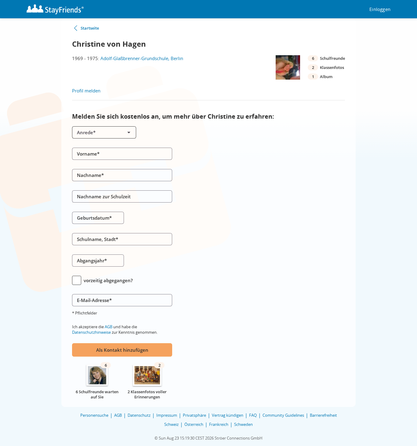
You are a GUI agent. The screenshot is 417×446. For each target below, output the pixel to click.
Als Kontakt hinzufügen (122, 350)
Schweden (243, 424)
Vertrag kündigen (227, 415)
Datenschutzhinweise (91, 332)
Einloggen (379, 9)
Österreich (193, 424)
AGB (108, 326)
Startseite (90, 28)
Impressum (166, 415)
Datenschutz (139, 415)
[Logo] (55, 9)
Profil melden (86, 91)
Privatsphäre (194, 415)
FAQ (253, 415)
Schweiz (171, 424)
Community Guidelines (283, 415)
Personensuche (94, 415)
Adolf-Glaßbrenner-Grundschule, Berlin (141, 58)
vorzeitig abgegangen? (108, 280)
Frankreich (218, 424)
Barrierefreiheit (323, 415)
